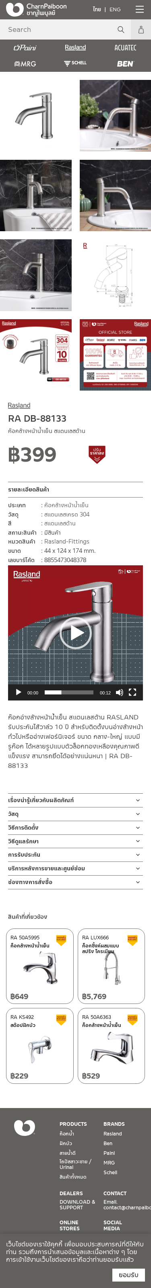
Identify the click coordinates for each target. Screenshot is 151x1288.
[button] (76, 633)
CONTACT (114, 1193)
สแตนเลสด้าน (60, 523)
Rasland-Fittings (66, 541)
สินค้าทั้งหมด (73, 1177)
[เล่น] (18, 692)
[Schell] (75, 64)
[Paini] (25, 48)
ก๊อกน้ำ (67, 1133)
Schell (110, 1172)
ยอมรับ (129, 1275)
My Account (141, 29)
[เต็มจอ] (132, 692)
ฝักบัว (66, 1143)
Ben (107, 1143)
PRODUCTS (73, 1124)
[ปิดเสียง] (120, 692)
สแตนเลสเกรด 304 (66, 514)
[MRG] (25, 64)
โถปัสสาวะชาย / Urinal (75, 1164)
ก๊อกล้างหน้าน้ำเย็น (66, 505)
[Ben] (126, 64)
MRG (109, 1163)
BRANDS (114, 1124)
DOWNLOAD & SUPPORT (77, 1204)
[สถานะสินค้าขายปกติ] (74, 457)
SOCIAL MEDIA (112, 1225)
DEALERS (71, 1193)
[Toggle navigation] (139, 9)
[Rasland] (75, 48)
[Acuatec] (126, 48)
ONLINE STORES (70, 1225)
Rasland (112, 1133)
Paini (109, 1153)
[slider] (69, 692)
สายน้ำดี (68, 1153)
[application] (75, 632)
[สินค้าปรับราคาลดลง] (97, 457)
